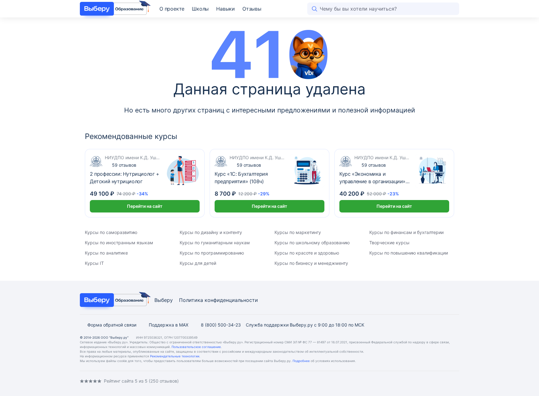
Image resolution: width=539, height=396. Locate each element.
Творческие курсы (389, 242)
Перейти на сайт (145, 206)
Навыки (225, 9)
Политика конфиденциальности (218, 300)
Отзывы (251, 9)
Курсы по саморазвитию (111, 232)
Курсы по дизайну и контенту (211, 232)
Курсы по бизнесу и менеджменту (311, 263)
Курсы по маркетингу (297, 232)
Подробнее (301, 361)
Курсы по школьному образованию (312, 242)
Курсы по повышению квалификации (408, 252)
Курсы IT (94, 263)
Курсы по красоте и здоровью (306, 252)
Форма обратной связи (111, 324)
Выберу (163, 300)
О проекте (171, 9)
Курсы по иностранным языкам (119, 242)
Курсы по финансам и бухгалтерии (406, 232)
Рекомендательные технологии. (175, 356)
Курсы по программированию (212, 252)
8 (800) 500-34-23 (221, 324)
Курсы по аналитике (106, 252)
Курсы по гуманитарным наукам (215, 242)
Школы (200, 9)
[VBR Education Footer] (113, 300)
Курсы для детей (198, 263)
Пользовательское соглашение (196, 347)
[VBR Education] (113, 9)
